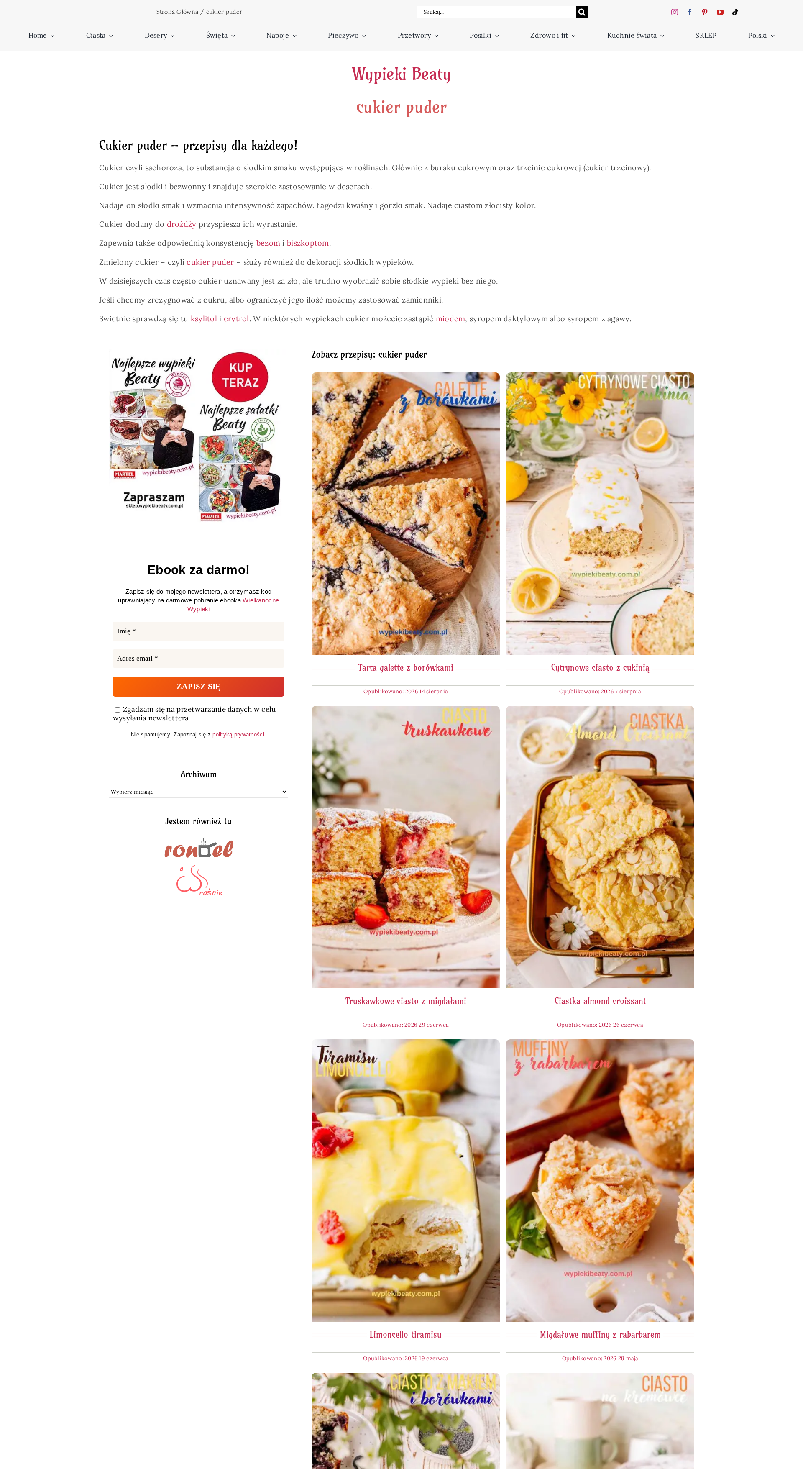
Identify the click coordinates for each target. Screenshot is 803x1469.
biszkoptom (308, 243)
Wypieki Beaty (401, 74)
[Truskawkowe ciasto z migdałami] (406, 711)
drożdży (182, 224)
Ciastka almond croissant (600, 1001)
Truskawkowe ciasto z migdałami (405, 1001)
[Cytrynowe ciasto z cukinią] (600, 377)
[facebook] (689, 12)
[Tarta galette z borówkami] (406, 377)
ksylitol (204, 318)
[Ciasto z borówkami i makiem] (406, 1378)
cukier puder (210, 262)
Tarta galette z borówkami (405, 667)
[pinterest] (704, 12)
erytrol (236, 318)
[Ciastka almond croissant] (600, 711)
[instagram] (674, 12)
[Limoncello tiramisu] (406, 1044)
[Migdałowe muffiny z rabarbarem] (600, 1044)
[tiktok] (735, 12)
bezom (268, 243)
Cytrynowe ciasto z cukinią (600, 667)
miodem (450, 318)
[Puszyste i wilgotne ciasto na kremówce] (600, 1378)
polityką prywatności (238, 734)
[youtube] (720, 12)
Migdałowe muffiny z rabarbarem (600, 1334)
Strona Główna (177, 11)
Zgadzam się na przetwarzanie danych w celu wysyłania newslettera (194, 714)
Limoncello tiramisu (406, 1334)
